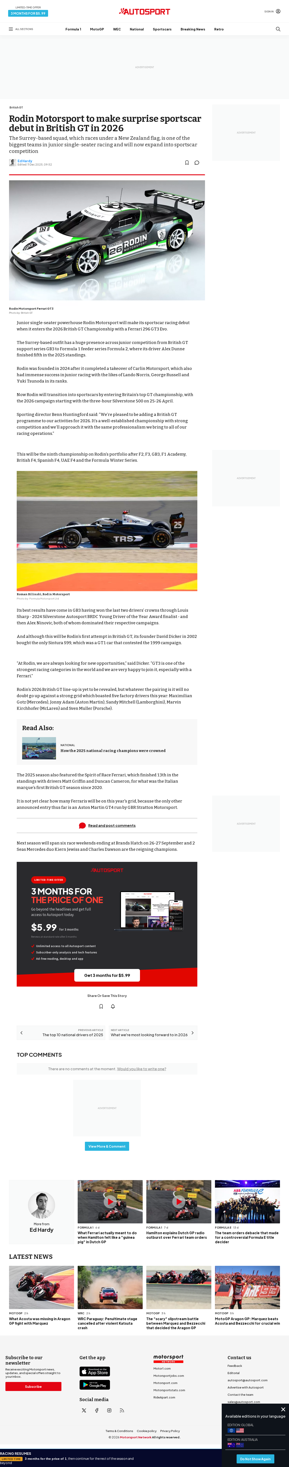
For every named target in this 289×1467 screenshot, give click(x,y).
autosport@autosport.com (248, 1380)
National (137, 29)
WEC (117, 29)
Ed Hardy (25, 160)
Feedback (235, 1366)
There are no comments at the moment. (107, 1068)
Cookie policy (147, 1431)
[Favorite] (186, 162)
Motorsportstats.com (169, 1390)
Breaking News (193, 29)
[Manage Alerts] (112, 1006)
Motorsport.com (165, 1383)
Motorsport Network (135, 1437)
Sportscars (162, 29)
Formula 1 (73, 29)
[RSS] (121, 1410)
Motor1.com (162, 1368)
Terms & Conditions (119, 1431)
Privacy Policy (170, 1431)
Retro (219, 29)
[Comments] (198, 162)
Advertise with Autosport (246, 1387)
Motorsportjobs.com (169, 1375)
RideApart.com (164, 1397)
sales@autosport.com (244, 1402)
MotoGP (97, 29)
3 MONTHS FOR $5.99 (28, 13)
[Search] (278, 29)
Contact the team (240, 1394)
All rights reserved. (166, 1437)
